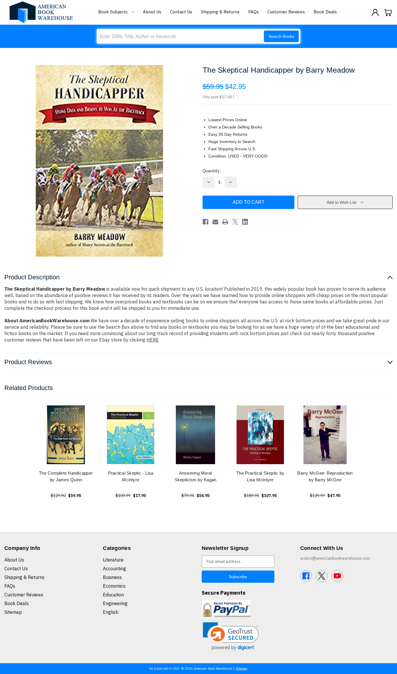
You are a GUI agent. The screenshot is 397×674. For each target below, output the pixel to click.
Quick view (66, 434)
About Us (152, 12)
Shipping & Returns (220, 12)
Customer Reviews (286, 12)
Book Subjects (113, 12)
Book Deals (325, 12)
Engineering (115, 603)
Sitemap (13, 612)
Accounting (114, 568)
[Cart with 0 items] (388, 12)
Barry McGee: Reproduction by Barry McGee (325, 476)
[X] (235, 222)
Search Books (281, 36)
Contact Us (181, 12)
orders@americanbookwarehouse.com (335, 558)
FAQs (253, 12)
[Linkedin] (245, 222)
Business (112, 577)
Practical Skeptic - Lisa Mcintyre (130, 476)
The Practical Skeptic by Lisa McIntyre (260, 476)
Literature (113, 560)
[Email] (215, 222)
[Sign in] (375, 12)
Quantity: (212, 171)
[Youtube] (337, 576)
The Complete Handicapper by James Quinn (66, 476)
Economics (114, 586)
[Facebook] (205, 222)
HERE (152, 340)
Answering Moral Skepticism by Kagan (196, 476)
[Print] (225, 222)
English (110, 612)
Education (113, 595)
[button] (231, 636)
